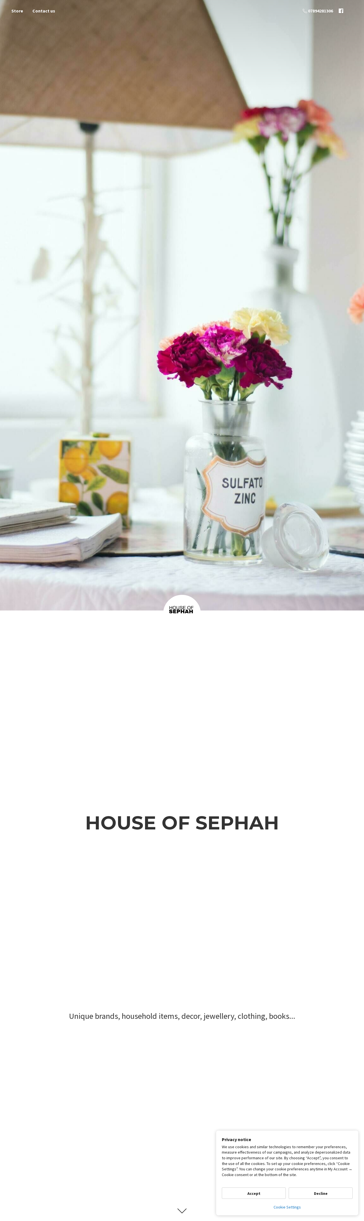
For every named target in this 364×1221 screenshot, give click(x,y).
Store (17, 11)
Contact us (43, 11)
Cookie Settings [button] (287, 1207)
